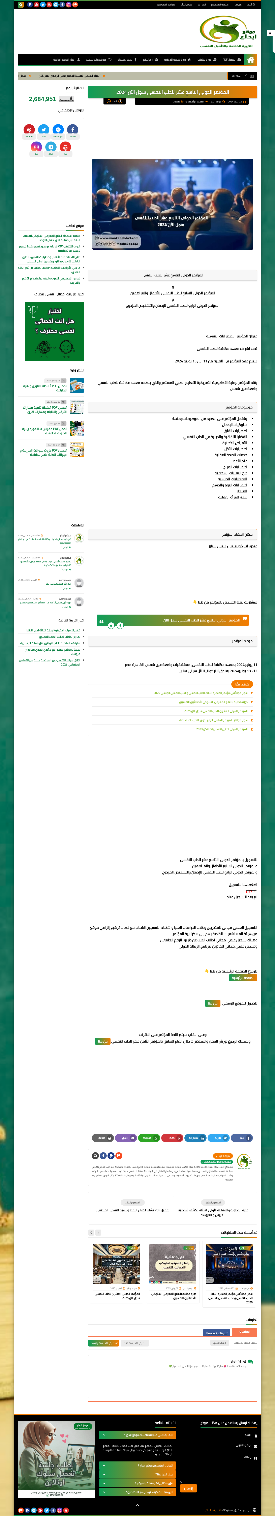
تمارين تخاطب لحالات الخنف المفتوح (59, 637)
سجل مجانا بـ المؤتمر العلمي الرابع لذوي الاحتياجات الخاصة (213, 720)
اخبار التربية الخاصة (64, 59)
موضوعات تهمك (96, 59)
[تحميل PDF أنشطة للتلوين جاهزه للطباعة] (77, 385)
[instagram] (68, 4)
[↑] (137, 1505)
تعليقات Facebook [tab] (216, 1333)
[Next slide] (91, 1233)
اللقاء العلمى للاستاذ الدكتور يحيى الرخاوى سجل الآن (114, 75)
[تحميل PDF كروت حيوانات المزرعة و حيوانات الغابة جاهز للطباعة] (77, 449)
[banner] (56, 1497)
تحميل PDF (229, 59)
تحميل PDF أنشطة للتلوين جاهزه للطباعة (45, 388)
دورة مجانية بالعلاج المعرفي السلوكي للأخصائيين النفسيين (213, 702)
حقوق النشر (186, 4)
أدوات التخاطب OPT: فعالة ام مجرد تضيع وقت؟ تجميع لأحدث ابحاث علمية (49, 248)
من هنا (212, 1003)
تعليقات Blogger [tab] (244, 1331)
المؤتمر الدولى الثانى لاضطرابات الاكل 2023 (222, 729)
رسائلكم (148, 59)
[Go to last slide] (98, 1233)
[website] (95, 1155)
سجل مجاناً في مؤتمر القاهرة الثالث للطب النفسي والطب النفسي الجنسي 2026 (201, 692)
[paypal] (30, 4)
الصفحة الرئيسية (196, 101)
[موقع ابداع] (228, 31)
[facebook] (62, 4)
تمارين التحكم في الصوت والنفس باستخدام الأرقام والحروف (51, 280)
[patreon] (75, 4)
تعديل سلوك (125, 59)
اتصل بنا (202, 4)
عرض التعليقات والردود (102, 1343)
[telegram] (56, 4)
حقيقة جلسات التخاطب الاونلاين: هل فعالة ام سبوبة (50, 643)
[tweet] (111, 625)
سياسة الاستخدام (219, 4)
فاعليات (176, 101)
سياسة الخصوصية (166, 4)
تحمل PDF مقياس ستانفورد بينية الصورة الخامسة (44, 431)
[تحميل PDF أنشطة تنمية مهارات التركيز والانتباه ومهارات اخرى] (77, 407)
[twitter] (43, 4)
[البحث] (21, 5)
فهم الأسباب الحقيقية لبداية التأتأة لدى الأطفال (52, 630)
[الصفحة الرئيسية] (250, 59)
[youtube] (49, 4)
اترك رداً (65, 547)
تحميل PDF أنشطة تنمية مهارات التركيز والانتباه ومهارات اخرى (45, 409)
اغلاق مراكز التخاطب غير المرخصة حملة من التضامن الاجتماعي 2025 (49, 662)
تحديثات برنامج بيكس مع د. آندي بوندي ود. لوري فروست (52, 652)
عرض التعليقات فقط (134, 1343)
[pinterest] (36, 4)
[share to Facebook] (120, 625)
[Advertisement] (91, 24)
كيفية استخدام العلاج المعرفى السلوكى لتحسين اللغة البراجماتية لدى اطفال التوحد (51, 238)
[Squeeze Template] (254, 1510)
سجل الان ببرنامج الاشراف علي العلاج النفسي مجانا (40, 75)
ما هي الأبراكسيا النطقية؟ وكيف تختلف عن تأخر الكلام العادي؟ (49, 270)
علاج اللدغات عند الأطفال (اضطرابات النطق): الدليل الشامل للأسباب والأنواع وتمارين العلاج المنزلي (51, 259)
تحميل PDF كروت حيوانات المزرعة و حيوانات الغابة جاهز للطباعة (43, 452)
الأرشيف (251, 4)
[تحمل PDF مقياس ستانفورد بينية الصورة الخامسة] (77, 428)
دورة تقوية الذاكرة (175, 59)
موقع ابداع (65, 535)
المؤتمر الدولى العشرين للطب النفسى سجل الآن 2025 (216, 711)
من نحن (238, 4)
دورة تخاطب (204, 59)
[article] (132, 1205)
